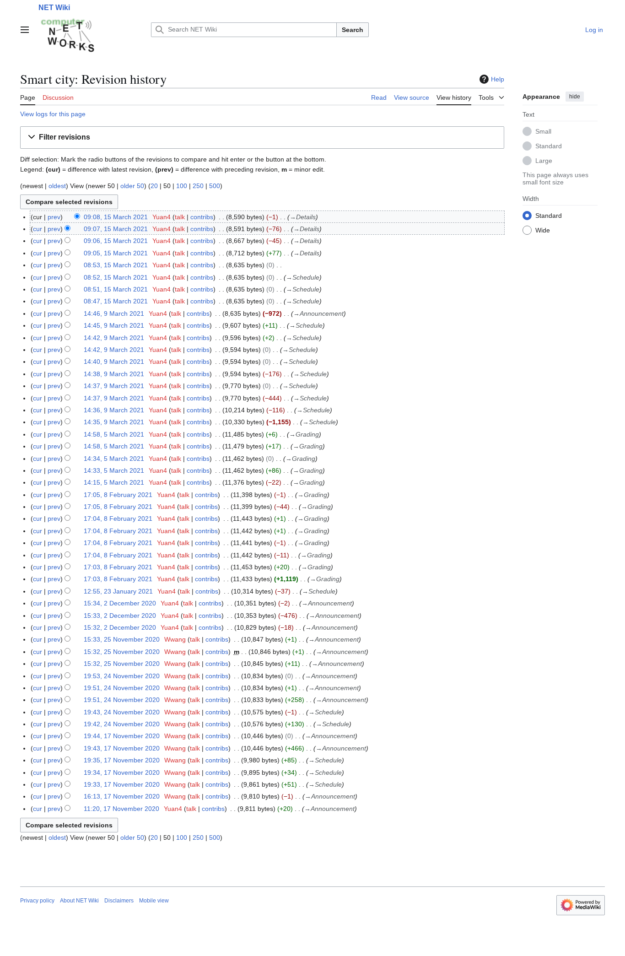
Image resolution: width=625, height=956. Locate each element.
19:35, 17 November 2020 (122, 760)
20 (154, 185)
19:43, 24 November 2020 (122, 712)
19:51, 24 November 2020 (122, 687)
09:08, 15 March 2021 (116, 217)
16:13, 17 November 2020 (122, 796)
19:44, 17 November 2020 (122, 736)
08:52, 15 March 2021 (116, 277)
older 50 (132, 185)
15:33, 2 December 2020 (120, 615)
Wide (542, 229)
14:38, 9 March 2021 (114, 374)
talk (180, 217)
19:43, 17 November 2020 (122, 748)
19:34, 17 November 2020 (122, 772)
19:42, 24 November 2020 (122, 724)
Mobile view (154, 900)
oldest (57, 185)
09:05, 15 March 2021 (116, 253)
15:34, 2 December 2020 (120, 603)
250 (198, 185)
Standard (548, 145)
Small (543, 131)
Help (497, 79)
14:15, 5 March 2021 (114, 482)
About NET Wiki (79, 900)
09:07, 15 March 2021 (116, 228)
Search (352, 29)
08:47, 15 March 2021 (116, 301)
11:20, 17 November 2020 (121, 808)
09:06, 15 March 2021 (116, 240)
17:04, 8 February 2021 (118, 518)
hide (574, 96)
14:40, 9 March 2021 (114, 361)
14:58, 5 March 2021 (114, 434)
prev (54, 217)
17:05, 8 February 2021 (118, 494)
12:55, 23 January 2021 (118, 591)
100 (181, 185)
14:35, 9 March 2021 (114, 422)
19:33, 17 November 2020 (122, 784)
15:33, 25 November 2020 (122, 639)
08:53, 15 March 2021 (116, 265)
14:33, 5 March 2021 (114, 470)
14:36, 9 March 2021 (114, 410)
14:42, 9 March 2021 (114, 337)
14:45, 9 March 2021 (114, 325)
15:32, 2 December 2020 (120, 627)
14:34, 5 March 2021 (114, 458)
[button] (24, 29)
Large (543, 160)
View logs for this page (53, 114)
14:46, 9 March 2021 (114, 313)
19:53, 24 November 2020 (122, 676)
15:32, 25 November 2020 (122, 651)
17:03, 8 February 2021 (118, 567)
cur (37, 228)
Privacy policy (37, 900)
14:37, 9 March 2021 (114, 385)
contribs (201, 217)
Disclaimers (119, 900)
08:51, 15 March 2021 (116, 289)
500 (214, 185)
